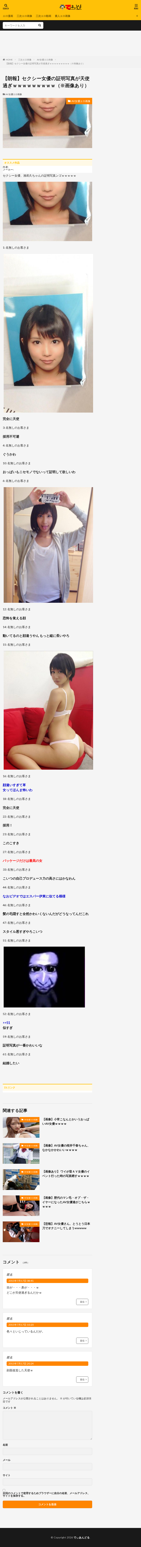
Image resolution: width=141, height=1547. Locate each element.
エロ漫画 (8, 15)
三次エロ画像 (24, 15)
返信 (82, 1301)
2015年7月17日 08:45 (21, 1280)
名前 (5, 1444)
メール (6, 1460)
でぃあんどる (82, 1537)
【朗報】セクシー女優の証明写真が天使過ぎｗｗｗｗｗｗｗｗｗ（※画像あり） (45, 63)
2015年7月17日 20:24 (21, 1363)
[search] (39, 25)
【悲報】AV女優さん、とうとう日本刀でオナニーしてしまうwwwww (66, 1226)
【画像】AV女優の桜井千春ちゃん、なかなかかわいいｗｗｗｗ (66, 1147)
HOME (9, 59)
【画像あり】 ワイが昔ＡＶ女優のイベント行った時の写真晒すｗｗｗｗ (66, 1173)
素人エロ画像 (62, 15)
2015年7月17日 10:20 (21, 1324)
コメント (9, 1407)
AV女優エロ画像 (45, 59)
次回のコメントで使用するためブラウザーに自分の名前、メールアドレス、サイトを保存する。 (46, 1494)
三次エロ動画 (43, 15)
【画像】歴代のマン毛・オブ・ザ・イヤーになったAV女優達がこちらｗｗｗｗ (66, 1202)
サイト (6, 1475)
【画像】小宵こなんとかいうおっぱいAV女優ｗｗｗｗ (65, 1121)
